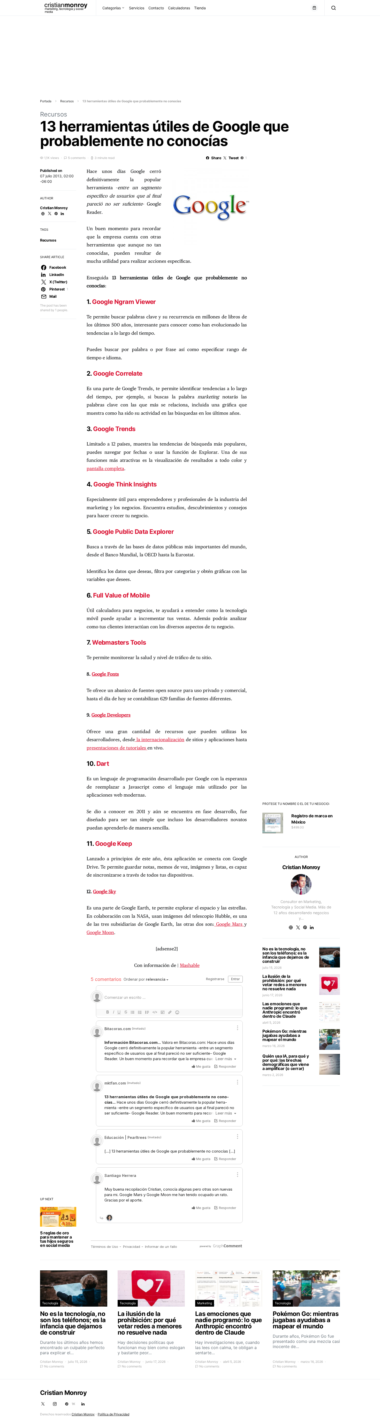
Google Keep (113, 843)
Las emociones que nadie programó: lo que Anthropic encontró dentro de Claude (284, 1010)
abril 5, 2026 (271, 1022)
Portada (45, 101)
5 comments (77, 158)
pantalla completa (105, 469)
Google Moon (100, 932)
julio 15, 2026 (272, 968)
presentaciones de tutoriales (117, 748)
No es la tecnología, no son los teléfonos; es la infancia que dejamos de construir (285, 955)
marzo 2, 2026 (272, 1075)
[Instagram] (55, 1404)
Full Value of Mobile (121, 595)
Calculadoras (179, 8)
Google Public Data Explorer (133, 531)
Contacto (156, 8)
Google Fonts (105, 674)
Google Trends (114, 429)
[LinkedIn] (83, 1404)
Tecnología (50, 1303)
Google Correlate (117, 373)
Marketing (204, 1303)
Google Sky (104, 892)
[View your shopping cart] (314, 8)
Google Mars (229, 924)
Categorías (111, 8)
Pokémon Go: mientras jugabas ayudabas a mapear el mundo (284, 1035)
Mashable (190, 965)
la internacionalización (159, 740)
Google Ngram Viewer (124, 301)
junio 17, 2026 (272, 995)
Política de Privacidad (113, 1414)
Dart (102, 763)
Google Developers (111, 715)
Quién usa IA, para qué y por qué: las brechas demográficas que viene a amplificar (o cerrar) (285, 1062)
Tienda (200, 8)
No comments (54, 1366)
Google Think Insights (124, 484)
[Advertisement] (155, 52)
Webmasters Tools (119, 642)
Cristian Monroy (54, 208)
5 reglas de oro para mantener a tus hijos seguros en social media (56, 1239)
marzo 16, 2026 (273, 1046)
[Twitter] (43, 1404)
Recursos (67, 101)
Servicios (136, 8)
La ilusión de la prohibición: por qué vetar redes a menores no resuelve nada (284, 982)
